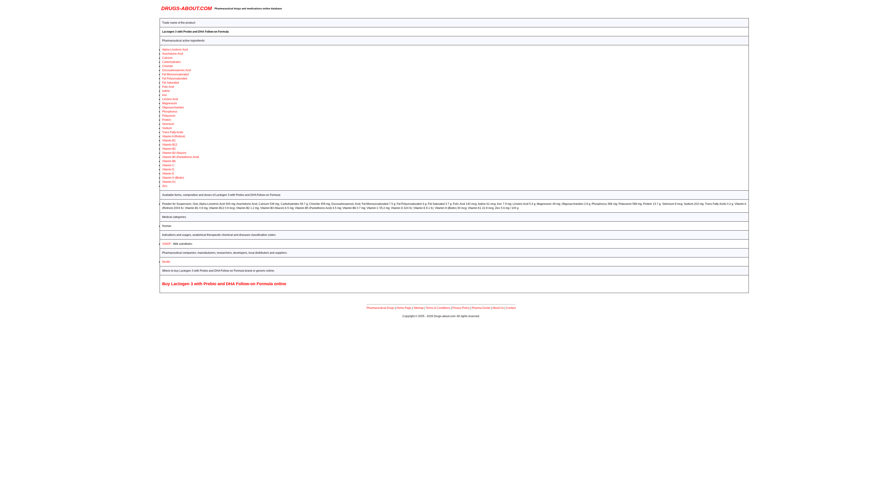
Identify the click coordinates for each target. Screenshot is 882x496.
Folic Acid (168, 86)
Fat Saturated (170, 82)
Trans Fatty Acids (172, 132)
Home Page (403, 308)
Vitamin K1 (169, 181)
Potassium (168, 115)
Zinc (164, 186)
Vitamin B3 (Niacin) (174, 153)
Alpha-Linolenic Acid (175, 49)
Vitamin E (168, 173)
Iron (164, 95)
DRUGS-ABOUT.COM (186, 8)
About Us (498, 308)
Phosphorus (169, 111)
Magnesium (169, 103)
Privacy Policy (461, 308)
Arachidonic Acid (172, 53)
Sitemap (418, 308)
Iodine (166, 91)
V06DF (166, 243)
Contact (511, 308)
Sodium (167, 128)
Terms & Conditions (438, 308)
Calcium (167, 57)
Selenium (168, 124)
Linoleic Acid (170, 99)
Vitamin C (168, 165)
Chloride (167, 66)
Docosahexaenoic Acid (176, 70)
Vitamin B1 (169, 140)
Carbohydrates (171, 62)
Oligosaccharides (173, 107)
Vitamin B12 (169, 144)
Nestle (166, 261)
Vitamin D (168, 169)
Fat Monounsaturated (175, 74)
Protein (166, 119)
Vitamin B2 (169, 148)
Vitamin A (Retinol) (173, 136)
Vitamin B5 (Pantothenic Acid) (180, 157)
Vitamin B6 (169, 161)
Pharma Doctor (481, 308)
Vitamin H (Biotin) (173, 177)
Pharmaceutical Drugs (380, 308)
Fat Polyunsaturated (174, 78)
